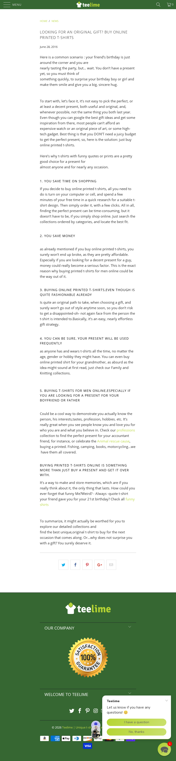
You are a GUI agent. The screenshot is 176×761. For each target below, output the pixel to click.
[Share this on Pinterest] (87, 565)
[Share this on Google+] (99, 565)
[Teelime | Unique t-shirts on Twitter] (72, 711)
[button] (164, 749)
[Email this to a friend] (111, 565)
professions (126, 430)
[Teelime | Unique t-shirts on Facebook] (79, 711)
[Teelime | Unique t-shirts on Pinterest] (87, 711)
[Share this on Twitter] (63, 565)
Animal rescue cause (113, 441)
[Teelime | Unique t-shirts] (88, 4)
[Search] (160, 5)
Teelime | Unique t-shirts (79, 727)
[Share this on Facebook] (75, 565)
